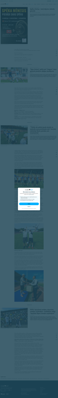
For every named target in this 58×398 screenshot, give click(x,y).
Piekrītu (29, 203)
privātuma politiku (31, 194)
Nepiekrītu (29, 206)
